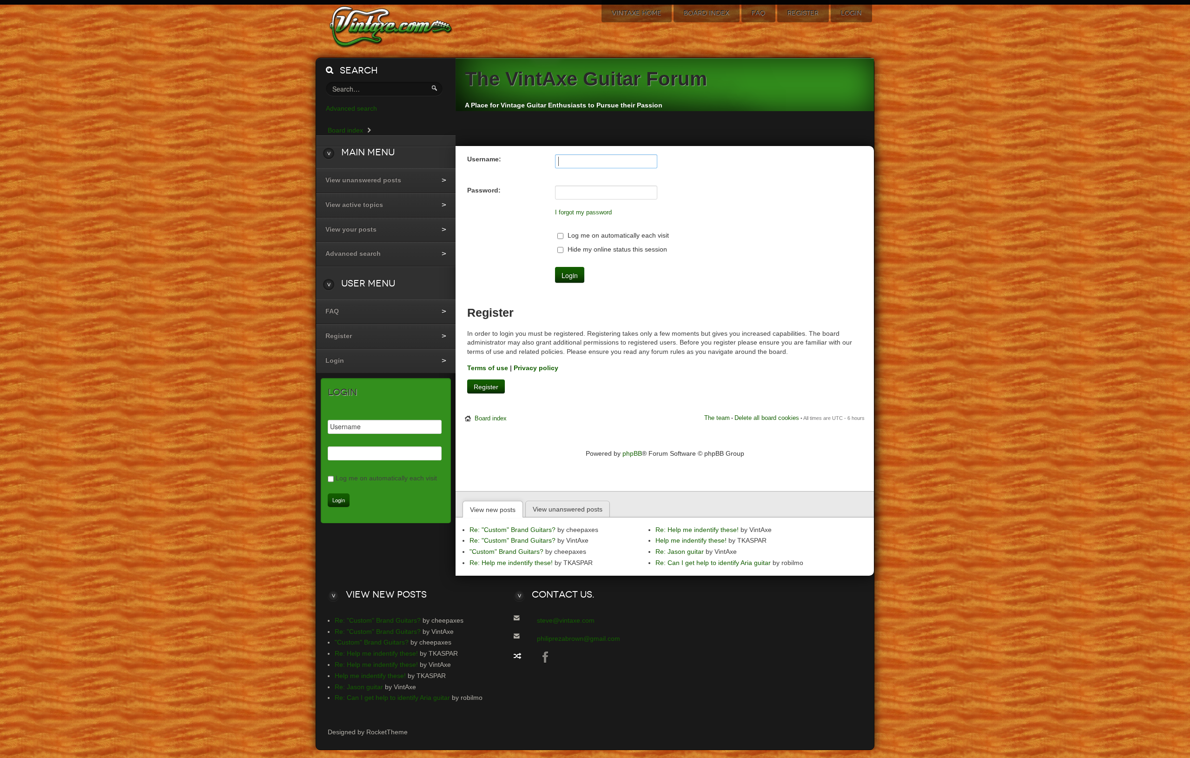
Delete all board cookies (766, 417)
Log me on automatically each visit (617, 235)
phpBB (632, 453)
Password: (484, 190)
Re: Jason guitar (679, 551)
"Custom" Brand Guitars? (506, 551)
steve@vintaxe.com (566, 620)
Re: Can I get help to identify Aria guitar (713, 562)
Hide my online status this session (616, 249)
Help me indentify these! (691, 540)
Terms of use (487, 368)
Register (486, 387)
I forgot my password (583, 212)
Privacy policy (536, 368)
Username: (484, 159)
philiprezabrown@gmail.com (578, 638)
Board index (491, 418)
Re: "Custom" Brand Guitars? (512, 529)
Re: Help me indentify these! (511, 562)
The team (717, 417)
